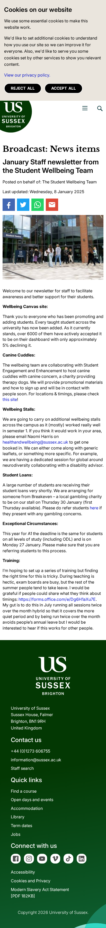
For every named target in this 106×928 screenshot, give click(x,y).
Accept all (63, 88)
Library (17, 816)
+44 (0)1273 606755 (30, 751)
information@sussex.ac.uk (36, 759)
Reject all (23, 88)
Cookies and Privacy (30, 880)
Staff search (22, 768)
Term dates (21, 825)
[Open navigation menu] (85, 108)
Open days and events (32, 799)
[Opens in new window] (9, 205)
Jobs (15, 834)
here (94, 507)
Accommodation (27, 808)
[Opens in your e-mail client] (52, 205)
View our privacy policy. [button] (27, 75)
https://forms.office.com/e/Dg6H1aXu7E (57, 599)
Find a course (24, 791)
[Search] (99, 112)
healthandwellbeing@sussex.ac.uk (35, 442)
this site (10, 399)
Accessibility (23, 872)
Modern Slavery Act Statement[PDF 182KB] (40, 893)
